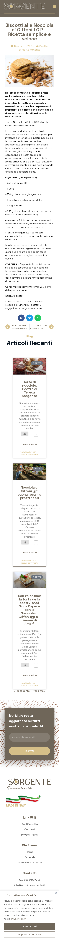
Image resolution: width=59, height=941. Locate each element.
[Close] (56, 893)
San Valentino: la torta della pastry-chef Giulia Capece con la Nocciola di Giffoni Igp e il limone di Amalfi (29, 610)
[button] (54, 6)
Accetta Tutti (29, 926)
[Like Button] (24, 434)
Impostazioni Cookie (29, 934)
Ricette (43, 46)
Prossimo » (39, 691)
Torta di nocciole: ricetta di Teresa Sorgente (29, 389)
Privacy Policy (18, 919)
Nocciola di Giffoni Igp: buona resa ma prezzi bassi (29, 493)
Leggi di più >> (29, 444)
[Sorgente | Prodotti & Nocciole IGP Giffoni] (24, 5)
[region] (29, 915)
